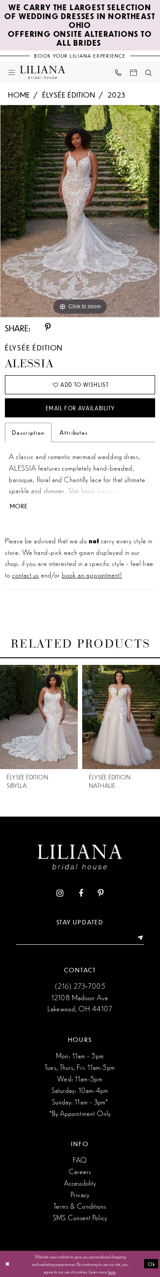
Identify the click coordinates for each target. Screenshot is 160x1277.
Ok (151, 1264)
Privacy (80, 1194)
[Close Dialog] (7, 1264)
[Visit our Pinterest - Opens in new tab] (100, 894)
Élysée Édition (68, 94)
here (112, 1271)
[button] (11, 72)
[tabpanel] (80, 211)
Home (19, 94)
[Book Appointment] (133, 72)
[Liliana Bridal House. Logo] (42, 72)
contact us (26, 574)
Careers (80, 1171)
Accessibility (80, 1183)
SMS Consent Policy (80, 1217)
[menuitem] (11, 72)
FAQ (80, 1159)
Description (28, 432)
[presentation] (50, 717)
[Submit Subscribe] (138, 938)
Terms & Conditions (80, 1206)
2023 (116, 94)
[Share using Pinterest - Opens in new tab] (47, 327)
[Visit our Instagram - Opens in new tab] (60, 894)
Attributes (74, 432)
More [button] (19, 506)
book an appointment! (92, 574)
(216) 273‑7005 (80, 986)
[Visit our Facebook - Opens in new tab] (81, 894)
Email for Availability (80, 408)
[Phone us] (118, 72)
